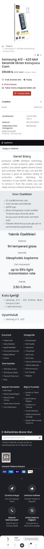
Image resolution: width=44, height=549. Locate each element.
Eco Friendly (30, 372)
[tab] (22, 148)
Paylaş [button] (29, 80)
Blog (5, 380)
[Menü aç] (22, 545)
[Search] (15, 545)
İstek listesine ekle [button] (13, 80)
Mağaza (9, 46)
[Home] (8, 545)
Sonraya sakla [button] (23, 93)
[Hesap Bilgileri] (36, 545)
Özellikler (6, 101)
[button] (39, 438)
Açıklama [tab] (8, 142)
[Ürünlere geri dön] (38, 55)
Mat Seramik (31, 126)
